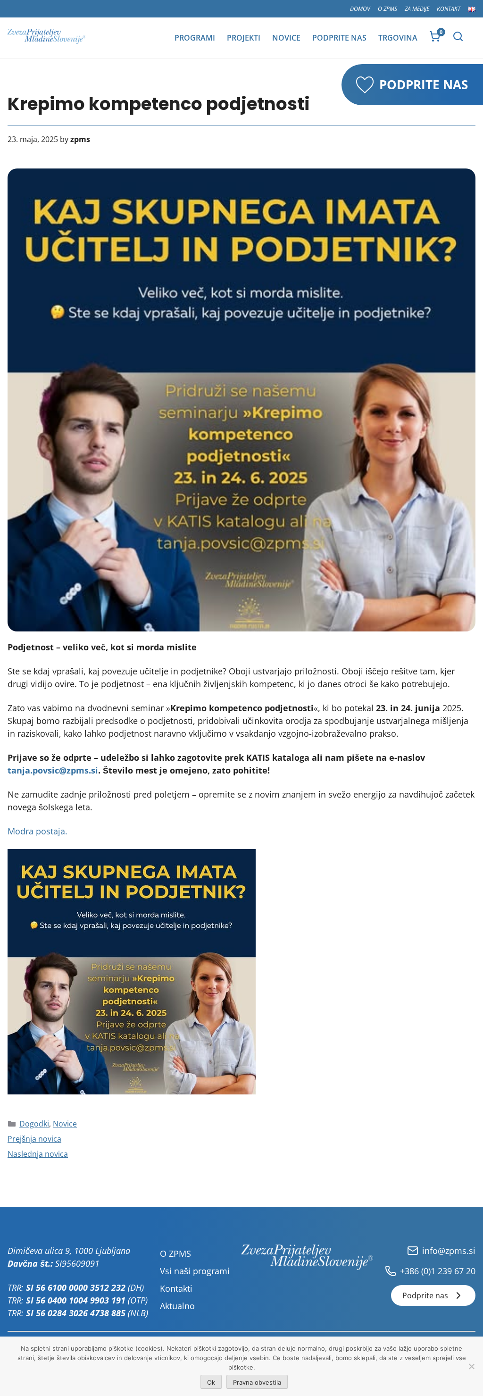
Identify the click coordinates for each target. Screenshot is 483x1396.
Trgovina (397, 38)
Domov (360, 9)
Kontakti (176, 1288)
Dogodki (34, 1123)
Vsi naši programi (195, 1271)
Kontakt (448, 9)
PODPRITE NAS (423, 84)
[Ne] (471, 1366)
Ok (211, 1382)
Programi (195, 38)
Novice (286, 38)
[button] (458, 36)
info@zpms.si (448, 1250)
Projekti (243, 38)
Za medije (417, 9)
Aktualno (177, 1306)
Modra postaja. (37, 831)
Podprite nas (339, 38)
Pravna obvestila (257, 1382)
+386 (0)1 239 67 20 (437, 1271)
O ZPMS (387, 9)
